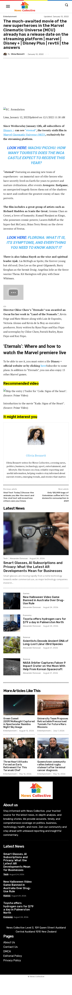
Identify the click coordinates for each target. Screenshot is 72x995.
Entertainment (10, 17)
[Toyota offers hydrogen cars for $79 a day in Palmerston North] (11, 622)
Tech (5, 558)
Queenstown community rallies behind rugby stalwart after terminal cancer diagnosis (51, 766)
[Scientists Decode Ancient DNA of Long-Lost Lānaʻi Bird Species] (11, 644)
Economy (27, 615)
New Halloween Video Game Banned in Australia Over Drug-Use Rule (43, 600)
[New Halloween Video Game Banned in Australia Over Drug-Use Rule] (11, 601)
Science (26, 637)
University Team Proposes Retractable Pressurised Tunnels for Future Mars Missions (52, 722)
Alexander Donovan (19, 558)
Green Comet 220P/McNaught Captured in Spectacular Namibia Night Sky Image (19, 722)
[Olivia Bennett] (5, 54)
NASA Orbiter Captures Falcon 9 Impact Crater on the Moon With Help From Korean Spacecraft (44, 666)
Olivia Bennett (18, 54)
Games (26, 594)
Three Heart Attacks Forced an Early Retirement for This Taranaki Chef (15, 766)
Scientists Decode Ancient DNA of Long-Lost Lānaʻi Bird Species (45, 642)
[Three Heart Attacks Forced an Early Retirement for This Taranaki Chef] (19, 748)
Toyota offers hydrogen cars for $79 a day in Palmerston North (44, 620)
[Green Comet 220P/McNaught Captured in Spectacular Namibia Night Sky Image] (19, 705)
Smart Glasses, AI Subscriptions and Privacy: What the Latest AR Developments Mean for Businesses (32, 567)
